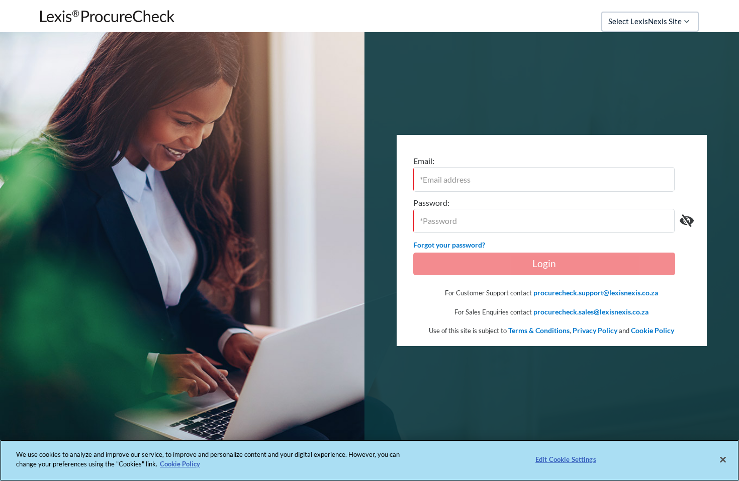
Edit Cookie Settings (565, 459)
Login (544, 263)
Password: (431, 202)
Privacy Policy (595, 330)
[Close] (723, 459)
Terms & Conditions (539, 330)
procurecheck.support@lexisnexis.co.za (595, 292)
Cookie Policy (652, 330)
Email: (423, 161)
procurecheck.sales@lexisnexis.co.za (591, 311)
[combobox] (650, 22)
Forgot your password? (449, 244)
